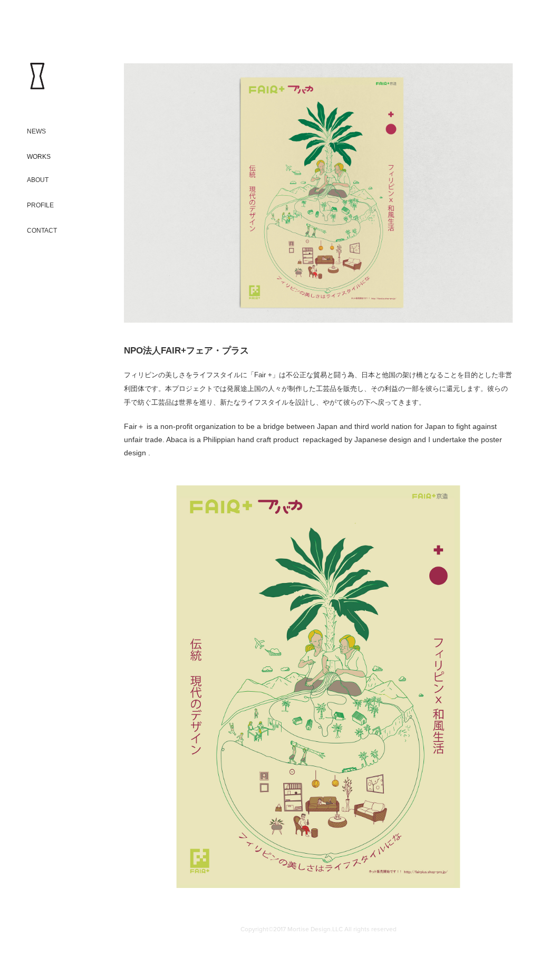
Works (39, 156)
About (38, 180)
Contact (42, 230)
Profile (40, 205)
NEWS (36, 131)
